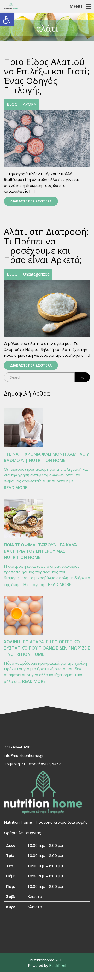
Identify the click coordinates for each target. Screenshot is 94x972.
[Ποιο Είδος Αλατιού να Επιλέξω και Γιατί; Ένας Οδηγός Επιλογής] (47, 137)
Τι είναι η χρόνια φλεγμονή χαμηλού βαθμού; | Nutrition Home (46, 457)
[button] (7, 19)
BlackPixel (57, 965)
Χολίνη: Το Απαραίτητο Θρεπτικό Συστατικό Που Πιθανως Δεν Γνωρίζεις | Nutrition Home (47, 648)
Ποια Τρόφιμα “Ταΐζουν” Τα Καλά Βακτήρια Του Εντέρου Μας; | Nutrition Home (40, 551)
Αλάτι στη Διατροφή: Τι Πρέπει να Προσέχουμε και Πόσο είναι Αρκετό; (46, 246)
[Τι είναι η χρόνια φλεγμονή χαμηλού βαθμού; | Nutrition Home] (23, 427)
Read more (15, 487)
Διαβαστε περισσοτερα (31, 201)
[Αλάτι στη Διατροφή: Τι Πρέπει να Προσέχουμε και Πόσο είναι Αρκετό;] (47, 307)
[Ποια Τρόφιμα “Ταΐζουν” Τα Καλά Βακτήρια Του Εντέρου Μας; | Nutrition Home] (23, 518)
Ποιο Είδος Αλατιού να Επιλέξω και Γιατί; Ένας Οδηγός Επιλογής (47, 76)
